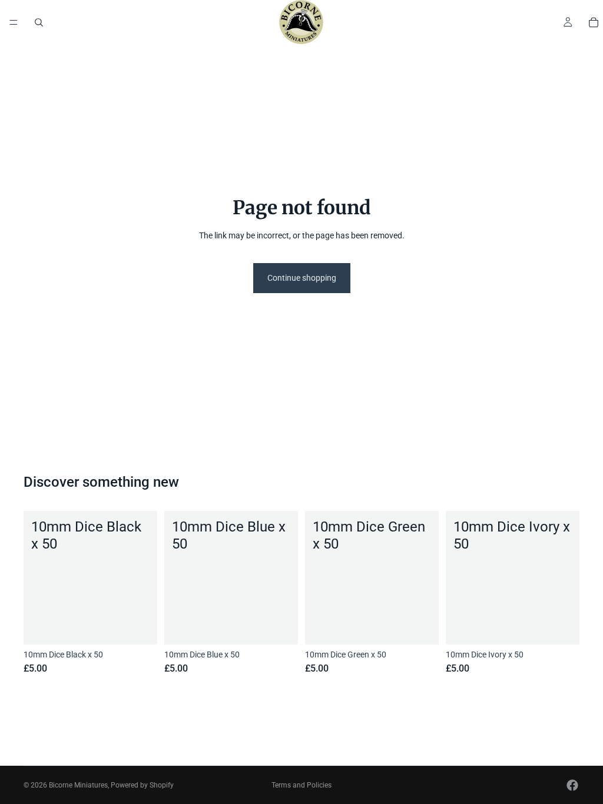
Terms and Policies (301, 785)
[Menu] (13, 22)
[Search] (39, 22)
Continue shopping (301, 278)
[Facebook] (572, 785)
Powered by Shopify (142, 785)
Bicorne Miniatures (78, 785)
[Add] (139, 626)
